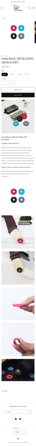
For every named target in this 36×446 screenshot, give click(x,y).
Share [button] (5, 391)
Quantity (3, 79)
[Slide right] (22, 52)
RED (28, 74)
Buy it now (18, 95)
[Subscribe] (29, 411)
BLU (20, 74)
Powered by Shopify (23, 442)
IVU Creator (15, 442)
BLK (4, 74)
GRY (13, 74)
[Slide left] (14, 52)
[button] (2, 8)
